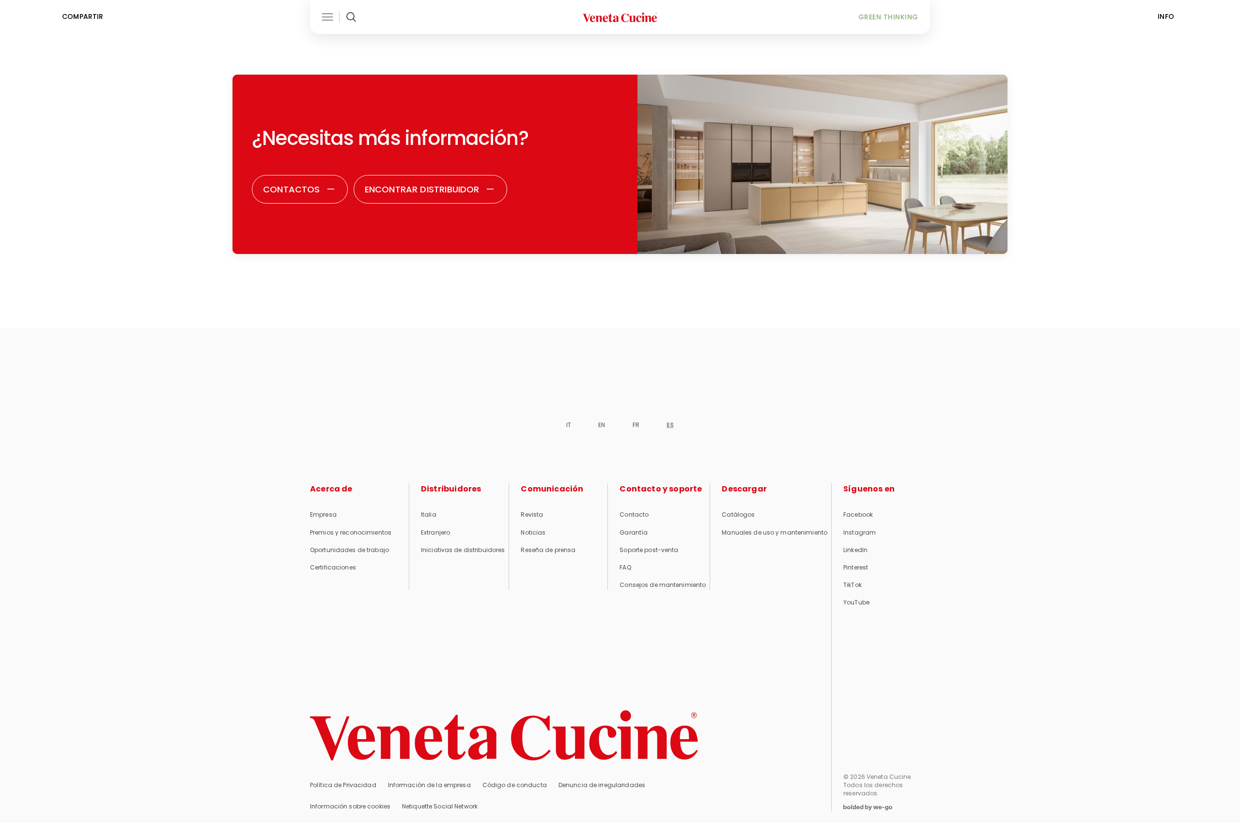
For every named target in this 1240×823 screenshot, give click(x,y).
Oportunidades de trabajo (349, 550)
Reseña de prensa (548, 550)
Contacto (634, 514)
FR (636, 425)
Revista (532, 514)
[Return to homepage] (504, 735)
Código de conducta (514, 785)
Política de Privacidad (343, 785)
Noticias (533, 532)
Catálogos (738, 514)
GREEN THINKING (888, 17)
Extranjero (435, 532)
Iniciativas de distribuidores (463, 550)
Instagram (859, 532)
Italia (428, 514)
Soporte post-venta (649, 550)
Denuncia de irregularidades (601, 785)
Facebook (858, 514)
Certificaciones (333, 567)
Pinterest (855, 567)
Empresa (323, 514)
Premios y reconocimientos (350, 532)
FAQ (625, 567)
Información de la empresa (429, 785)
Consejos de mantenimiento (663, 585)
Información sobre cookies (350, 806)
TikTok (852, 585)
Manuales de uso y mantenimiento (774, 532)
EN (601, 425)
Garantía (634, 532)
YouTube (856, 602)
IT (568, 425)
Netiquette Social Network (440, 806)
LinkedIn (855, 550)
